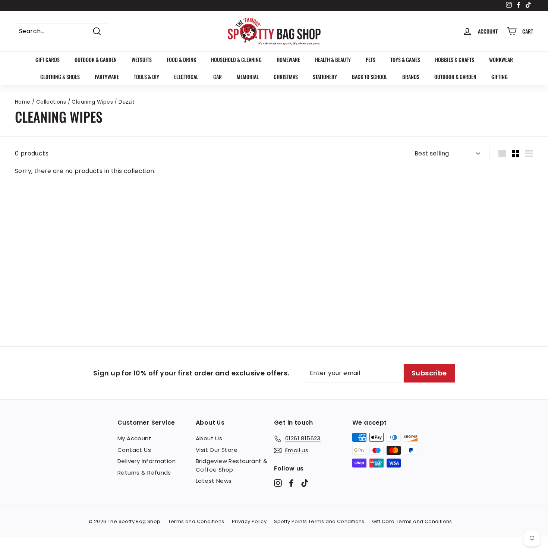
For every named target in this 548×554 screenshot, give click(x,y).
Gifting (499, 77)
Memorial (248, 77)
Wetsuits (142, 59)
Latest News (214, 481)
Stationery (325, 77)
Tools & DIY (146, 77)
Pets (370, 59)
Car (217, 77)
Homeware (288, 59)
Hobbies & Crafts (454, 59)
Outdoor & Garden (96, 59)
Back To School (369, 77)
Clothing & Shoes (60, 77)
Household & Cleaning (236, 59)
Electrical (186, 77)
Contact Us (134, 450)
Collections (51, 102)
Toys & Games (405, 59)
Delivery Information (146, 461)
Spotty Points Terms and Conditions (319, 521)
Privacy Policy (249, 521)
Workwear (501, 59)
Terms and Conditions (196, 521)
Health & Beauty (333, 59)
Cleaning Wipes (92, 102)
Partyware (107, 77)
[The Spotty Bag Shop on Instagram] (278, 483)
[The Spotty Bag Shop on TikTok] (305, 483)
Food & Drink (181, 59)
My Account (134, 438)
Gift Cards (47, 59)
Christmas (286, 77)
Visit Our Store (216, 450)
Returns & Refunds (144, 472)
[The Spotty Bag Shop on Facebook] (291, 483)
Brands (410, 77)
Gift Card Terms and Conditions (412, 521)
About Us (209, 438)
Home (23, 102)
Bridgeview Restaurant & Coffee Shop (231, 465)
